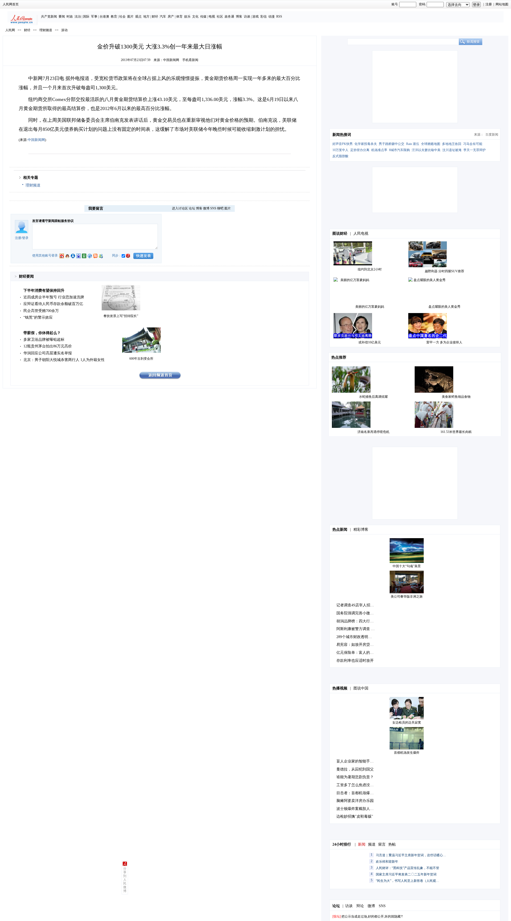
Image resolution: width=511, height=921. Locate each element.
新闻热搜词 (341, 135)
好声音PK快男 (342, 144)
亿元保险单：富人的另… (356, 653)
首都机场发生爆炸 (406, 752)
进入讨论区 (180, 208)
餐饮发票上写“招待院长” (121, 316)
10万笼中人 (340, 150)
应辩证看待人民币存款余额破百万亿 (53, 304)
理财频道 (45, 30)
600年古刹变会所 (141, 358)
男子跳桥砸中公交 (391, 144)
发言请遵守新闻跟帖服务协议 (53, 221)
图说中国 (360, 688)
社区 (220, 16)
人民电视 (360, 234)
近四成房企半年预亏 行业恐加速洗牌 (53, 297)
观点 (138, 16)
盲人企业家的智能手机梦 (356, 761)
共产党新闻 (49, 16)
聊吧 (220, 208)
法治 (78, 16)
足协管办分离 (359, 150)
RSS (279, 16)
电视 (212, 16)
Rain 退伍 (412, 144)
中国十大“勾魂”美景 (407, 566)
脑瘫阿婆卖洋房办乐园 (355, 801)
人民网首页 (11, 4)
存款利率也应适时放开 (355, 661)
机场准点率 (379, 150)
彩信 (263, 16)
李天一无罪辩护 (474, 150)
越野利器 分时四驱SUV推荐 (444, 271)
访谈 (247, 16)
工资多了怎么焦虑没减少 (356, 785)
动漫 (271, 16)
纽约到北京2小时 (370, 269)
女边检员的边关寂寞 (406, 722)
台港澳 (104, 16)
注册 (488, 4)
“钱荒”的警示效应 (38, 317)
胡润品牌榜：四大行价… (356, 621)
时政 (70, 16)
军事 (94, 16)
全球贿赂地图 (430, 144)
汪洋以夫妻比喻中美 (426, 150)
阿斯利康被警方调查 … (355, 629)
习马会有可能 (472, 144)
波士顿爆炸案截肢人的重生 (358, 809)
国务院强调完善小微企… (356, 613)
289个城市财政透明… (354, 637)
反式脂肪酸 (340, 156)
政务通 (229, 16)
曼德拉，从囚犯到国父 (355, 769)
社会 (122, 16)
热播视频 (339, 688)
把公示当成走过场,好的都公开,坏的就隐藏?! (372, 916)
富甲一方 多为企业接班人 (444, 342)
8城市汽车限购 (399, 150)
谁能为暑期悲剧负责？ (355, 777)
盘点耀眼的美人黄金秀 (444, 307)
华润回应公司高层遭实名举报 (47, 353)
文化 (195, 16)
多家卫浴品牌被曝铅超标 (43, 340)
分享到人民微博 (124, 880)
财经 (155, 16)
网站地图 (502, 4)
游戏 (255, 16)
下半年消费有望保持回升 (43, 291)
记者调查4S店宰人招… (355, 605)
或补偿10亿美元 (369, 342)
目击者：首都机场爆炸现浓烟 (360, 793)
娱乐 (187, 16)
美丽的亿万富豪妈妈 (369, 307)
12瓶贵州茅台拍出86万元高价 (47, 346)
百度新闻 (491, 134)
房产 (171, 16)
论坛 (192, 208)
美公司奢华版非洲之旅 (407, 596)
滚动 (64, 30)
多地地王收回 (451, 144)
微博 (206, 208)
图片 (130, 16)
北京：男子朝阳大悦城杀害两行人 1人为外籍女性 (64, 360)
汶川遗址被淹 (451, 150)
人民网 (10, 30)
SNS (213, 208)
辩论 (360, 906)
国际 (86, 16)
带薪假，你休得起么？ (42, 333)
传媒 (203, 16)
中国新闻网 (171, 60)
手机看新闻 (190, 60)
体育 (179, 16)
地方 (146, 16)
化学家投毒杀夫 (366, 144)
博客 (239, 16)
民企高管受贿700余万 (41, 311)
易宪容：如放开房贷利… (356, 645)
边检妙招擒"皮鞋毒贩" (354, 816)
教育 (114, 16)
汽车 (163, 16)
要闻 (62, 16)
